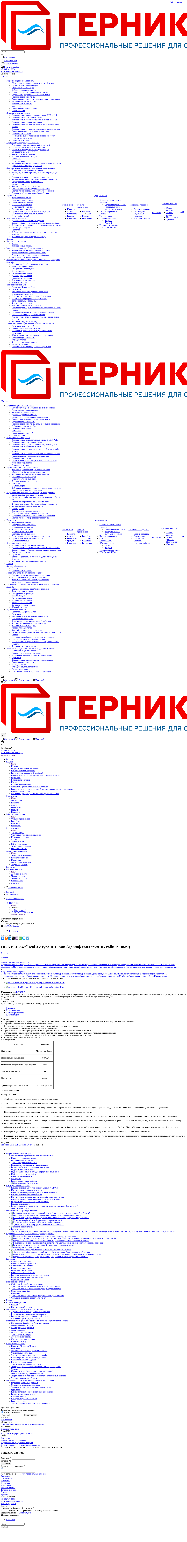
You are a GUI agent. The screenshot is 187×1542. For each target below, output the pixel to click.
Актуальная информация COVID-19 (16, 1433)
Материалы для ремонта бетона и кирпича (31, 967)
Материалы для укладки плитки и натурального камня (155, 967)
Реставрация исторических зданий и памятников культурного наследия (81, 967)
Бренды (4, 1494)
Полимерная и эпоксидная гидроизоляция (136, 974)
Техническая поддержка (21, 855)
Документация (17, 832)
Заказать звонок (8, 755)
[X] (13, 938)
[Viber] (16, 938)
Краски (164, 965)
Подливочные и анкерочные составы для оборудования (108, 965)
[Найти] (2, 54)
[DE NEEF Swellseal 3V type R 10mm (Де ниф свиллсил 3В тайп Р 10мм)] (35, 983)
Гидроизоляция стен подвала (13, 1440)
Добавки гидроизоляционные (105, 974)
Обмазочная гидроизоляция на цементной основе (22, 974)
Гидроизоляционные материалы (15, 965)
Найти (4, 1527)
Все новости (6, 1420)
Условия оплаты (8, 1487)
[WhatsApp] (20, 938)
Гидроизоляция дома (10, 1429)
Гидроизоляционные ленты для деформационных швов (74, 976)
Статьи (4, 1492)
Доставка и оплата (19, 874)
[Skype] (23, 938)
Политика (5, 1483)
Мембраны (124, 976)
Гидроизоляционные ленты (38, 976)
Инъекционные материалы (40, 965)
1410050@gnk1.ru (11, 926)
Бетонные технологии (151, 965)
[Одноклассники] (6, 938)
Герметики (137, 965)
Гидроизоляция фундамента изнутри (17, 1443)
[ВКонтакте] (2, 938)
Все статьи (5, 1438)
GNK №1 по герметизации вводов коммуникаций (23, 1424)
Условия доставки (9, 1490)
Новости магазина (12, 1412)
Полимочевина (160, 976)
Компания (5, 1476)
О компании (16, 800)
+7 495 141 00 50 (8, 69)
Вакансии (5, 1481)
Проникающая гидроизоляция (57, 974)
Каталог (14, 766)
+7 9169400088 (12, 71)
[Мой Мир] (9, 938)
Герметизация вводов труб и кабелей (68, 965)
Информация (6, 1485)
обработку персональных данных (31, 1474)
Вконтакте (13, 931)
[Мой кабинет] (2, 677)
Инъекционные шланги (109, 976)
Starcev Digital (25, 1513)
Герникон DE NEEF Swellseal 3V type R (18, 1145)
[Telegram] (27, 938)
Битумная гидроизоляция (81, 974)
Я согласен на (25, 1474)
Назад (13, 764)
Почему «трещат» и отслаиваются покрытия (20, 1445)
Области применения (20, 819)
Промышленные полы (121, 967)
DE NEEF (20, 992)
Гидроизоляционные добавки (141, 976)
